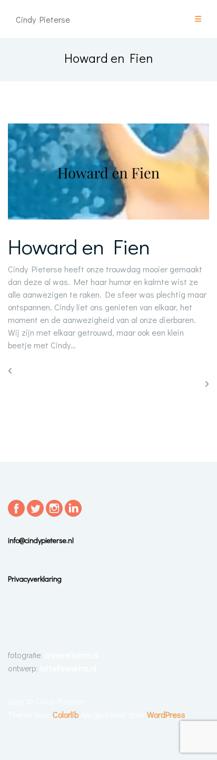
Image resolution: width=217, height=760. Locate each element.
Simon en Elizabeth (167, 383)
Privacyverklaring (35, 579)
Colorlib (65, 714)
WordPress (166, 714)
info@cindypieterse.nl (41, 540)
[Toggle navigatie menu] (198, 19)
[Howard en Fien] (108, 172)
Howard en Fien (79, 246)
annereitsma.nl (71, 654)
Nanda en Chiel (42, 370)
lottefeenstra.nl (68, 667)
